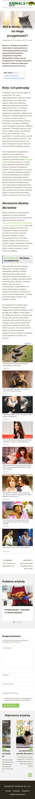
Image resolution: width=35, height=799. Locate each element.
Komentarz (7, 648)
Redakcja (16, 791)
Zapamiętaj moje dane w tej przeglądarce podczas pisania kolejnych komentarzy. (18, 699)
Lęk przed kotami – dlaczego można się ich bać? (26, 565)
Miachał (9, 40)
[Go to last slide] (5, 603)
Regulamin (26, 791)
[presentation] (17, 596)
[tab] (13, 622)
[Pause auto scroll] (30, 775)
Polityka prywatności (17, 794)
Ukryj (15, 73)
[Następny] (29, 603)
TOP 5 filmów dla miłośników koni (8, 563)
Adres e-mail (8, 684)
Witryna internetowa (10, 693)
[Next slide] (30, 749)
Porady (30, 40)
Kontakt (8, 791)
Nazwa (6, 675)
